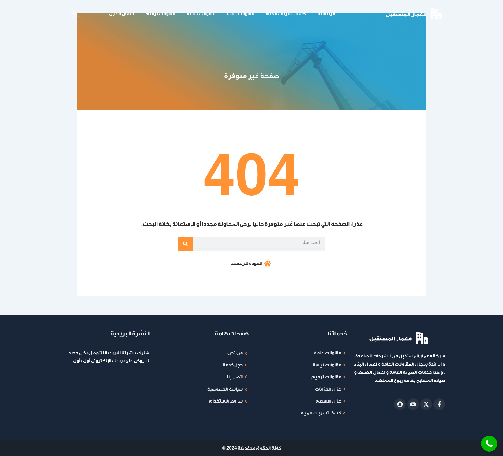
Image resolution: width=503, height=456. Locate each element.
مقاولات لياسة (201, 13)
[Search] (185, 244)
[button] (74, 13)
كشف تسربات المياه (286, 13)
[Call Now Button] (489, 444)
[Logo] (399, 14)
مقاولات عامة (240, 13)
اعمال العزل (121, 13)
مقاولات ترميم (160, 13)
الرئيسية (326, 13)
